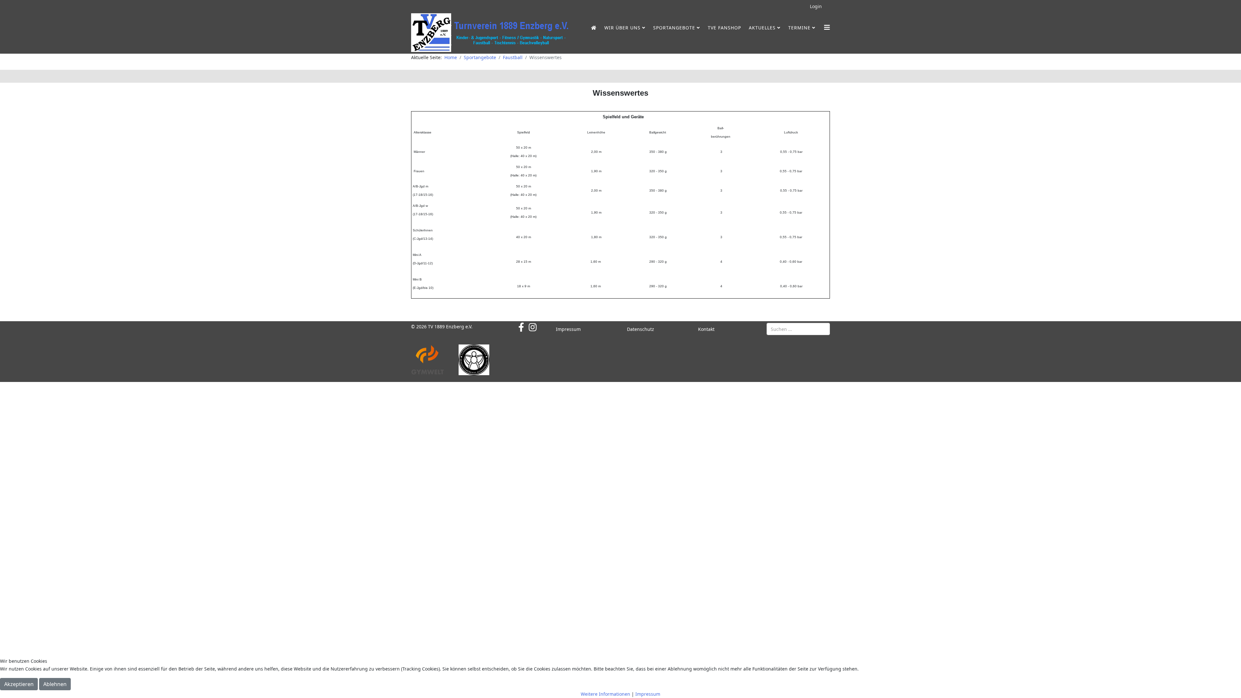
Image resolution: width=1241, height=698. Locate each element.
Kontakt (706, 329)
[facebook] (521, 327)
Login (816, 6)
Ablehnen (55, 684)
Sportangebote (674, 28)
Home (450, 57)
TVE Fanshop (724, 28)
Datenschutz (640, 329)
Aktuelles (762, 28)
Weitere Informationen (605, 694)
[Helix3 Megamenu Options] (827, 27)
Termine (799, 28)
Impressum (568, 329)
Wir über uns (622, 28)
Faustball (513, 57)
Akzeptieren (19, 684)
